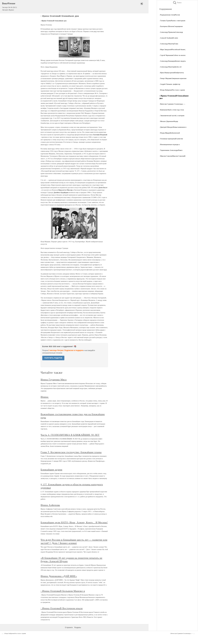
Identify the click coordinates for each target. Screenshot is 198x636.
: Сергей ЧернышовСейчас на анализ (172, 55)
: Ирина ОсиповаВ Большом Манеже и (63, 591)
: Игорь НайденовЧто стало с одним (172, 90)
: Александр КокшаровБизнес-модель (172, 61)
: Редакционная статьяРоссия (169, 15)
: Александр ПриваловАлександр (171, 32)
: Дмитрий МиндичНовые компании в (172, 127)
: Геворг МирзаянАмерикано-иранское (172, 78)
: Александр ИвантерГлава (168, 44)
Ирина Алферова (50, 505)
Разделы (77, 627)
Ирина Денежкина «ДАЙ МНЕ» (59, 576)
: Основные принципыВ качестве (171, 139)
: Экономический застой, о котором (171, 115)
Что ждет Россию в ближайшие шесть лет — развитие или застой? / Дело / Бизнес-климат (74, 541)
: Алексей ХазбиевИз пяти (168, 38)
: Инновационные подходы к (169, 144)
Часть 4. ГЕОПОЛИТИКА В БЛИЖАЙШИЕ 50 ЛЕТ (70, 434)
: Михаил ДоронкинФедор (168, 121)
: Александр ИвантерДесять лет (170, 67)
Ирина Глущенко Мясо (54, 379)
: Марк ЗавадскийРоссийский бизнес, (172, 49)
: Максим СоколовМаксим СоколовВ (172, 156)
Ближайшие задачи (51, 469)
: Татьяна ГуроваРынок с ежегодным (172, 20)
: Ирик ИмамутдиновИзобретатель (171, 72)
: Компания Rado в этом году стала (171, 110)
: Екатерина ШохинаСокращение (171, 26)
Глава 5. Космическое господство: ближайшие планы (71, 452)
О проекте (69, 627)
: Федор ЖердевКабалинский (169, 133)
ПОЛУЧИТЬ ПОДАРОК (53, 358)
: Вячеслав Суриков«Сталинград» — (172, 104)
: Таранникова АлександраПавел (170, 150)
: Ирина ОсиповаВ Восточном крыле (62, 608)
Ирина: (45, 396)
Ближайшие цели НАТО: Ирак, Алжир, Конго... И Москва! (74, 522)
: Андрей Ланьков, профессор (169, 84)
